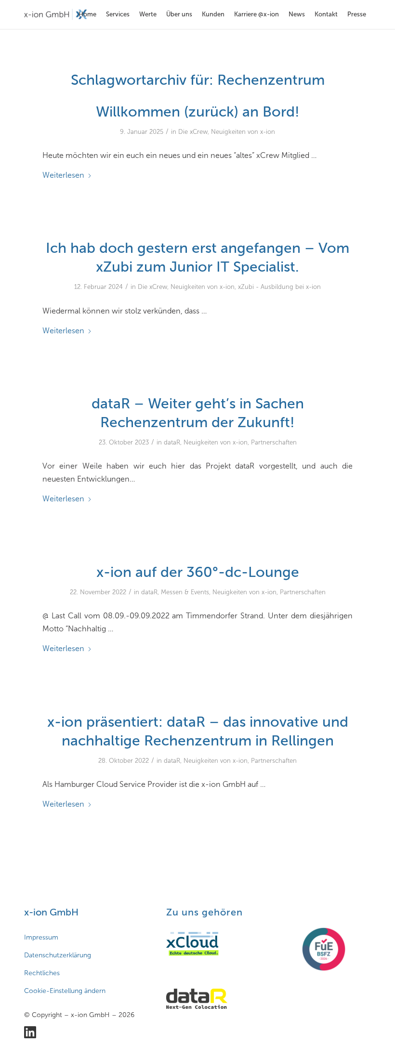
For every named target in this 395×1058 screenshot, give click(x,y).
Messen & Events (185, 592)
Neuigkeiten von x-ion (243, 131)
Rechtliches (42, 973)
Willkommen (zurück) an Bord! (198, 111)
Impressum (41, 937)
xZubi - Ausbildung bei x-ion (279, 286)
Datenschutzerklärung (57, 955)
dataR (172, 442)
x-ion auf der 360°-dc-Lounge (197, 572)
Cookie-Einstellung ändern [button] (64, 991)
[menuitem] (87, 14)
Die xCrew (193, 131)
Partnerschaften (274, 442)
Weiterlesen (63, 175)
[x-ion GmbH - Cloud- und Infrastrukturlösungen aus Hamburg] (55, 14)
